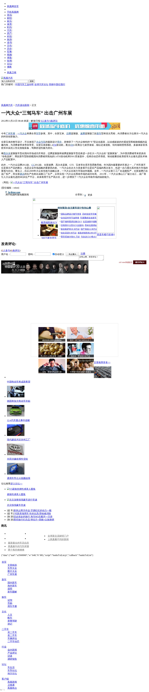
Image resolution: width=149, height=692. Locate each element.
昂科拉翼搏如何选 (93, 225)
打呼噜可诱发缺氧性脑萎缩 (80, 372)
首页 (4, 562)
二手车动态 (13, 641)
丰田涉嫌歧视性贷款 (17, 459)
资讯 (9, 15)
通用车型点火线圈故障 (18, 478)
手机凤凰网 (13, 12)
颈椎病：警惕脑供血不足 (80, 356)
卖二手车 (12, 635)
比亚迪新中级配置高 (92, 222)
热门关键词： (8, 84)
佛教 (9, 67)
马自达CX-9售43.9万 (90, 237)
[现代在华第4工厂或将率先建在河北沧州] (15, 435)
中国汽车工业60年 (24, 84)
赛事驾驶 (12, 621)
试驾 (10, 600)
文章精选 (12, 565)
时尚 (9, 27)
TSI (54, 145)
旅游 (9, 39)
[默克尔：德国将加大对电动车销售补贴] (15, 396)
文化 (9, 45)
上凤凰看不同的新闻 (58, 539)
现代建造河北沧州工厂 (18, 439)
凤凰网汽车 (7, 105)
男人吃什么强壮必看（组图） (52, 356)
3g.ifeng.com (14, 192)
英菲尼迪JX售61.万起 (70, 237)
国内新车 (12, 582)
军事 (9, 51)
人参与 (45, 121)
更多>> (106, 362)
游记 (10, 624)
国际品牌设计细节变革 (71, 214)
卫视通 (11, 685)
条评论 (53, 121)
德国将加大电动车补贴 (18, 401)
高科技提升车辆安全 (91, 214)
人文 (10, 614)
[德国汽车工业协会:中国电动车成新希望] (102, 377)
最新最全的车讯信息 (18, 543)
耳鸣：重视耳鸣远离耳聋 (52, 372)
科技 (9, 36)
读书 (9, 42)
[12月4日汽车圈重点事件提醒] (15, 416)
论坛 (9, 64)
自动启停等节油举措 (70, 218)
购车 (4, 597)
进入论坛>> (16, 483)
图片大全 (12, 571)
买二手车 (12, 632)
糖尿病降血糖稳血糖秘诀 (52, 340)
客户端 (5, 679)
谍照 (10, 588)
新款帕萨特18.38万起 (70, 229)
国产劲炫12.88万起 (89, 229)
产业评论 (12, 653)
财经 (9, 18)
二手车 (5, 629)
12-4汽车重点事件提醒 (18, 420)
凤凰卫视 (11, 72)
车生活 (11, 667)
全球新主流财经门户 (58, 536)
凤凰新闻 (12, 682)
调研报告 (12, 659)
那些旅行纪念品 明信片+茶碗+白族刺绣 (34, 519)
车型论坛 (12, 670)
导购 (10, 603)
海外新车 (12, 585)
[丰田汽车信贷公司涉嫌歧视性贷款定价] (15, 454)
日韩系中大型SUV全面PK (72, 225)
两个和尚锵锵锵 (16, 550)
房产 (9, 33)
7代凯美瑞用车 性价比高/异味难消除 (32, 513)
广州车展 (12, 574)
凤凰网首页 (13, 6)
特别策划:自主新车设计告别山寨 (74, 208)
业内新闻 (12, 650)
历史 (9, 48)
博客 (9, 57)
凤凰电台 (12, 688)
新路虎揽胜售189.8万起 (88, 233)
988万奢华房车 (49, 238)
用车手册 (12, 606)
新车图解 (12, 592)
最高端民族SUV (49, 222)
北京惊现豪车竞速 (16, 505)
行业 (4, 647)
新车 (4, 579)
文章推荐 (98, 362)
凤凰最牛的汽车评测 (18, 546)
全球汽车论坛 (41, 84)
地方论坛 (12, 673)
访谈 (10, 656)
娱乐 (9, 21)
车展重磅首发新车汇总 (90, 218)
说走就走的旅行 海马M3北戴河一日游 (33, 516)
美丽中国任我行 (57, 84)
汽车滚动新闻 (22, 105)
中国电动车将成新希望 (18, 381)
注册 (83, 253)
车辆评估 (12, 638)
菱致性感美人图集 (16, 494)
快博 (9, 61)
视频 (9, 54)
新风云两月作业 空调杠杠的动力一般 (33, 510)
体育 (9, 24)
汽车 (9, 30)
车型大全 (12, 568)
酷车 (10, 618)
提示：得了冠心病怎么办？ (80, 340)
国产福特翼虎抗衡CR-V (71, 222)
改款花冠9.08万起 (69, 233)
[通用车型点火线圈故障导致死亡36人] (15, 474)
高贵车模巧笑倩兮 (106, 234)
